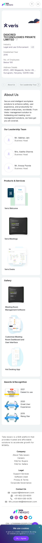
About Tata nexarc (21, 455)
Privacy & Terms (21, 480)
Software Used (21, 477)
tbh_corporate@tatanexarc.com (23, 501)
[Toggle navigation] (38, 4)
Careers (21, 458)
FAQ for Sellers (21, 464)
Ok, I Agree (21, 538)
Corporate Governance (21, 483)
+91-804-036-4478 (23, 498)
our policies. (30, 534)
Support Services (21, 474)
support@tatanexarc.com (23, 492)
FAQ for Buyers (21, 461)
